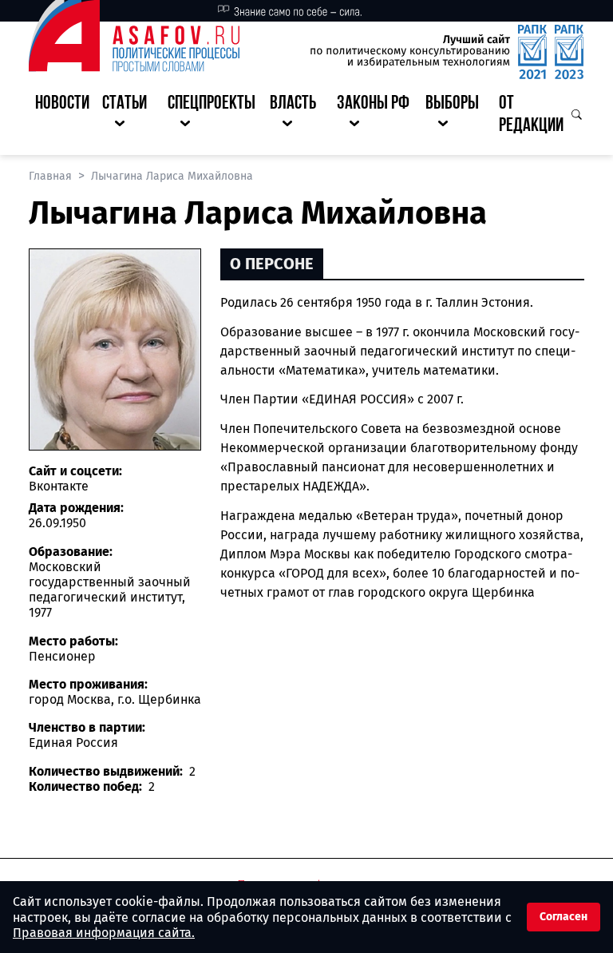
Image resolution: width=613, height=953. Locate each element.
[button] (128, 116)
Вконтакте (59, 486)
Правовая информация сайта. (104, 932)
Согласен (563, 916)
